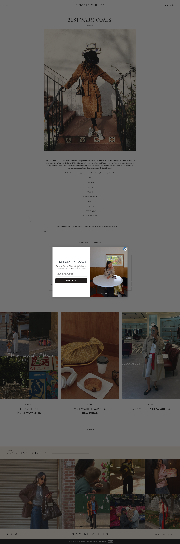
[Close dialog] (125, 249)
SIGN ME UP (71, 281)
